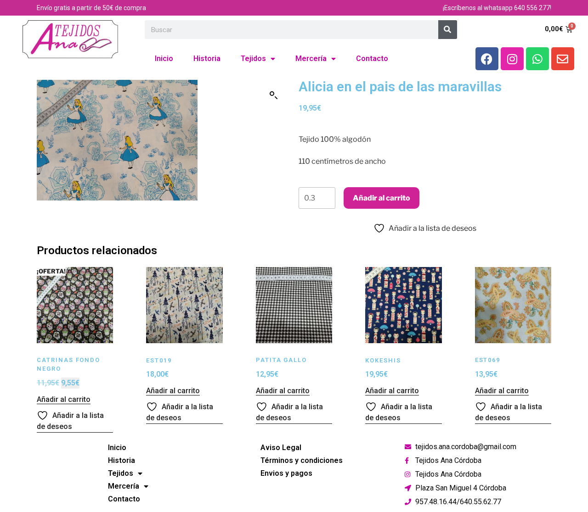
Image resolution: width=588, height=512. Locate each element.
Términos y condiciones (301, 460)
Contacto (372, 58)
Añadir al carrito (381, 198)
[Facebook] (486, 58)
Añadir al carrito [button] (63, 399)
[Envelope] (562, 58)
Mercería (311, 58)
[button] (274, 95)
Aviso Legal (280, 447)
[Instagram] (512, 58)
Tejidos (253, 58)
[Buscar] (447, 29)
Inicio (164, 58)
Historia (206, 58)
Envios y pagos (286, 473)
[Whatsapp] (537, 58)
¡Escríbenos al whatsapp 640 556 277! (497, 7)
